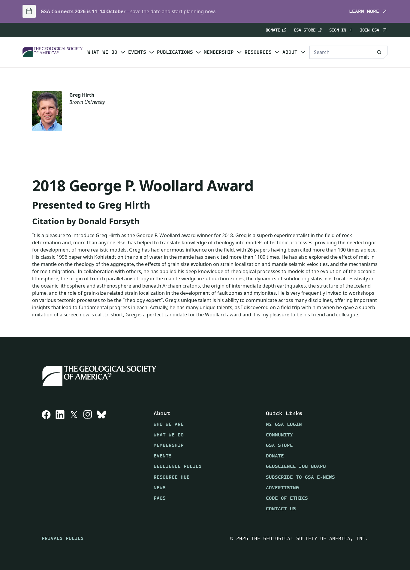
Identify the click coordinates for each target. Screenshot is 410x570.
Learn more (364, 11)
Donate (273, 30)
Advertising (282, 487)
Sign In (337, 30)
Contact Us (281, 508)
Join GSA (369, 30)
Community (279, 435)
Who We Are (169, 424)
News (160, 487)
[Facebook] (46, 460)
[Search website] (379, 52)
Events (137, 52)
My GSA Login (284, 424)
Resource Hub (172, 477)
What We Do (102, 52)
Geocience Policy (178, 466)
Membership (219, 52)
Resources (258, 52)
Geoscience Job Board (296, 466)
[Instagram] (87, 460)
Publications (175, 52)
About (289, 52)
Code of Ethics (287, 498)
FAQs (160, 498)
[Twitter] (73, 460)
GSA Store (304, 30)
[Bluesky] (101, 460)
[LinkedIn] (60, 460)
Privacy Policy (63, 538)
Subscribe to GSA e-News (300, 477)
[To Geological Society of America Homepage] (53, 52)
